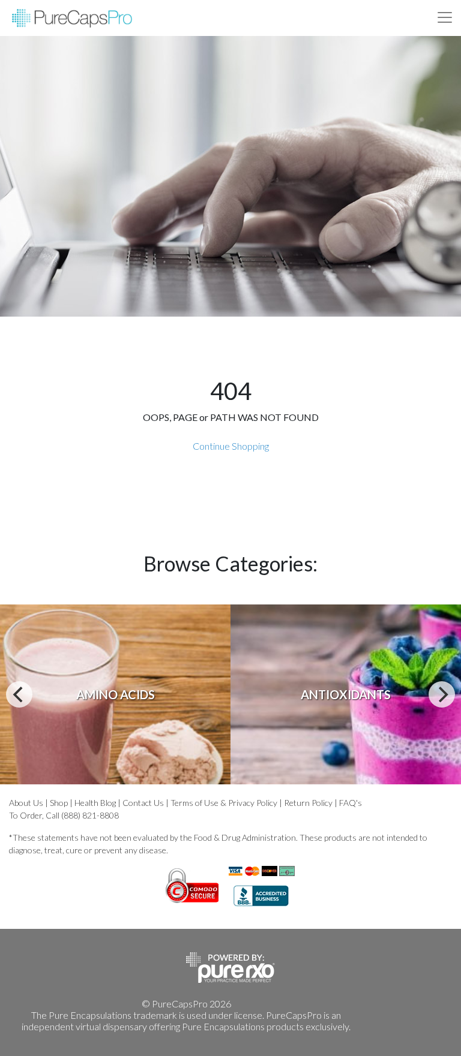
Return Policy (308, 803)
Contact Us (143, 803)
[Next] (442, 694)
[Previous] (19, 694)
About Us (26, 803)
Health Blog (95, 803)
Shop (59, 803)
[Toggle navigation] (445, 17)
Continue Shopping (231, 446)
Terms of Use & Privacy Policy (223, 803)
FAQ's (350, 803)
